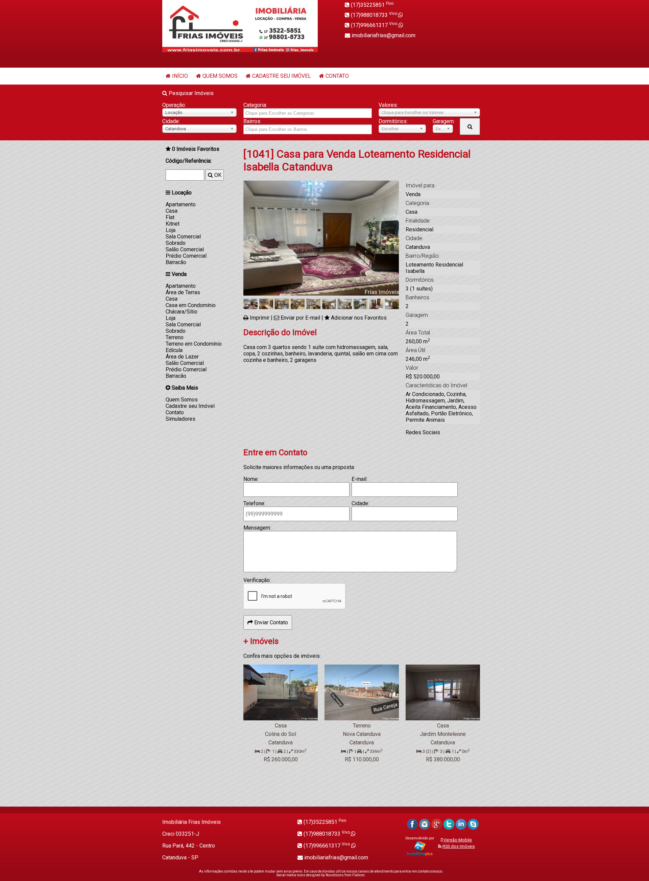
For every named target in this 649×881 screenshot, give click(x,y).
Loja (170, 230)
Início (180, 76)
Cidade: (171, 121)
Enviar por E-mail (300, 318)
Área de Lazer (182, 356)
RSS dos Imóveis (458, 846)
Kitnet (172, 224)
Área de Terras (183, 292)
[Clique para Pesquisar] (470, 126)
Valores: (388, 105)
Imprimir (259, 318)
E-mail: (359, 479)
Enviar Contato (270, 622)
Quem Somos (220, 76)
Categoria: (255, 105)
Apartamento (181, 204)
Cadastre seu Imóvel (281, 76)
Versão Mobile (457, 839)
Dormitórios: (393, 121)
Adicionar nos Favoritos (359, 318)
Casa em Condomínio (191, 305)
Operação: (174, 105)
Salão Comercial (185, 249)
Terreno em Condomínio (194, 344)
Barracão (176, 262)
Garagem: (443, 121)
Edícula (174, 350)
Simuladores (180, 419)
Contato (337, 76)
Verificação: (257, 580)
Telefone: (254, 503)
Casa (171, 211)
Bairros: (252, 121)
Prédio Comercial (186, 256)
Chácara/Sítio (181, 311)
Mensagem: (257, 528)
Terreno (175, 337)
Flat (170, 217)
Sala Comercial (183, 236)
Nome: (251, 479)
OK (217, 175)
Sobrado (176, 243)
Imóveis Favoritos (195, 149)
